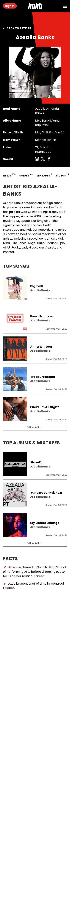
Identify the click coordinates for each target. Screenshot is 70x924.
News (9, 175)
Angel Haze (36, 243)
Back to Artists (19, 28)
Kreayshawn (36, 238)
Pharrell (9, 252)
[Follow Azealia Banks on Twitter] (43, 159)
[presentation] (35, 288)
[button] (35, 6)
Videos (62, 175)
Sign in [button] (10, 6)
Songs (25, 175)
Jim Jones (19, 243)
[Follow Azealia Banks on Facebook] (49, 159)
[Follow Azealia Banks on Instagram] (37, 159)
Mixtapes (43, 175)
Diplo (61, 243)
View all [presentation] (33, 427)
